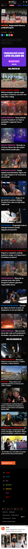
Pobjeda (4, 43)
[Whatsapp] (7, 35)
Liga (14, 40)
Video (7, 497)
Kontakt (14, 518)
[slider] (14, 20)
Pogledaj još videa (7, 463)
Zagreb (3, 40)
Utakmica (19, 40)
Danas (8, 473)
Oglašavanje (12, 512)
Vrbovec (9, 43)
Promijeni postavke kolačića (9, 521)
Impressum (5, 512)
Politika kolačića (15, 515)
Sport (8, 477)
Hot (7, 481)
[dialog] (14, 537)
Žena (7, 493)
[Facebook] (2, 35)
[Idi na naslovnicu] (13, 3)
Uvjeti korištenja (6, 515)
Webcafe (8, 489)
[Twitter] (5, 35)
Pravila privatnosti (7, 518)
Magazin (8, 485)
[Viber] (9, 35)
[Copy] (12, 35)
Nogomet (9, 40)
